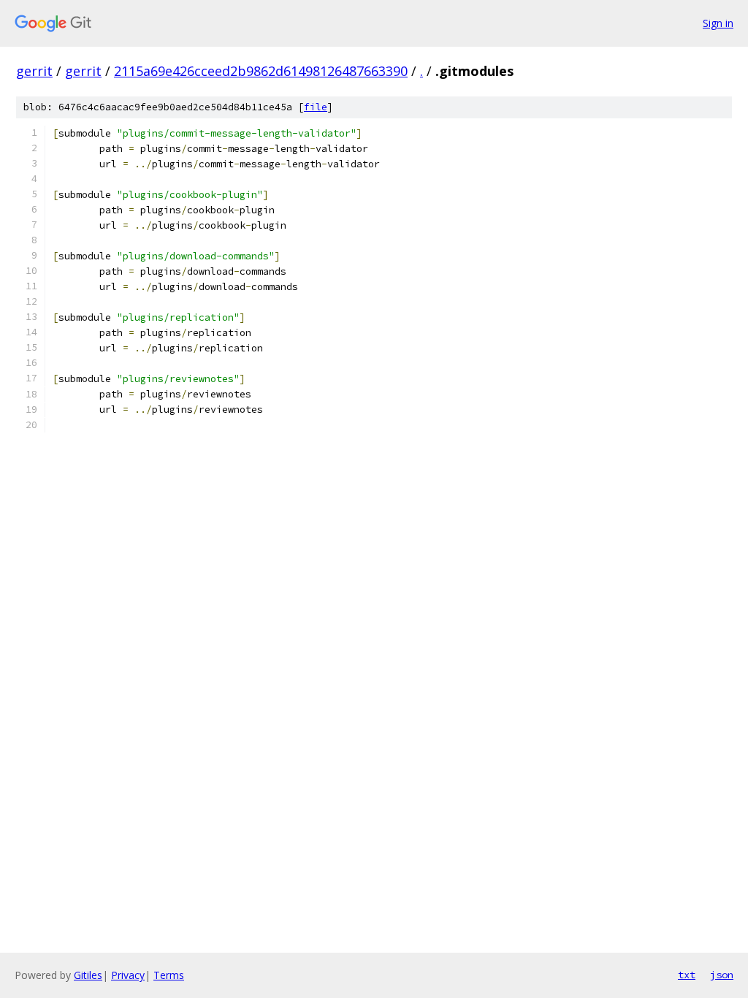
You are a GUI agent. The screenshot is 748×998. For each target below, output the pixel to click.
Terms (168, 975)
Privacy (128, 975)
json (721, 974)
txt (686, 974)
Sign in (718, 23)
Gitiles (88, 975)
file (315, 107)
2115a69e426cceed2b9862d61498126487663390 (261, 71)
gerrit (34, 71)
